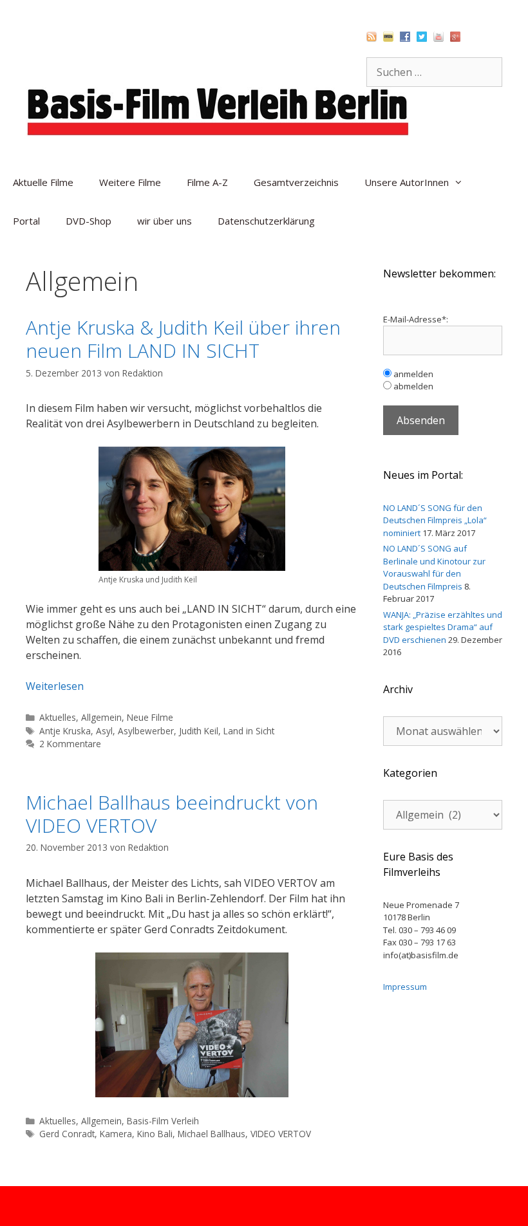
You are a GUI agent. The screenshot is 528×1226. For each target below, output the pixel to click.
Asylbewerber (146, 731)
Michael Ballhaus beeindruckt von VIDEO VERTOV (172, 814)
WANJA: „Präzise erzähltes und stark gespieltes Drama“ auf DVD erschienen (442, 627)
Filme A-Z (207, 182)
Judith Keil (198, 731)
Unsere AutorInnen (406, 182)
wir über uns (164, 220)
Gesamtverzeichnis (296, 182)
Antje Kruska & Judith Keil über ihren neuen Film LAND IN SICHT (183, 339)
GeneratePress (332, 1206)
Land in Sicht (248, 731)
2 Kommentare (70, 744)
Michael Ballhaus (211, 1134)
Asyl (104, 731)
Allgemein (101, 717)
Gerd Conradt (67, 1134)
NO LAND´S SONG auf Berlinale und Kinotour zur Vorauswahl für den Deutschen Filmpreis (434, 567)
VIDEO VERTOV (280, 1134)
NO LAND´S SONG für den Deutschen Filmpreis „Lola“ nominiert (435, 520)
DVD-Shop (88, 220)
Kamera (116, 1134)
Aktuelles (57, 717)
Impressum (405, 986)
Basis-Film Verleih (163, 1121)
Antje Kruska (65, 731)
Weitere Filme (130, 182)
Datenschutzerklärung (266, 220)
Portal (26, 220)
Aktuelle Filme (43, 182)
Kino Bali (155, 1134)
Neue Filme (150, 717)
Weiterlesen (55, 686)
